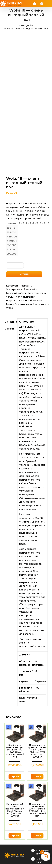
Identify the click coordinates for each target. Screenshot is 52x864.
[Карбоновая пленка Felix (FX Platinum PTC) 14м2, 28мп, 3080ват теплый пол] (14, 733)
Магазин (26, 285)
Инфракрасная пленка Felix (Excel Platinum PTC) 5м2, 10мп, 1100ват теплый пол (37, 810)
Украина (40, 681)
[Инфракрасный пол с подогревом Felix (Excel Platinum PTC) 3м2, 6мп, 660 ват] (14, 792)
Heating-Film (26, 25)
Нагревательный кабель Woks (24, 300)
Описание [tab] (10, 321)
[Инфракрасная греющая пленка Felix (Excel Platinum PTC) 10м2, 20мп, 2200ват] (37, 733)
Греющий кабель (16, 293)
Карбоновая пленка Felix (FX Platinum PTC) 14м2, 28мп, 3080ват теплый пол (15, 751)
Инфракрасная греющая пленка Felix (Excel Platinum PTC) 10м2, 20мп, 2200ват (37, 751)
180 (37, 687)
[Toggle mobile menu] (49, 3)
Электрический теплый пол (23, 289)
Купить (24, 274)
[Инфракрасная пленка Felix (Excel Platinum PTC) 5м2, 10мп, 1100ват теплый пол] (37, 792)
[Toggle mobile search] (45, 3)
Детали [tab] (9, 328)
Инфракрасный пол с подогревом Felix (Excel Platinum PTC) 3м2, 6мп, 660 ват (14, 810)
